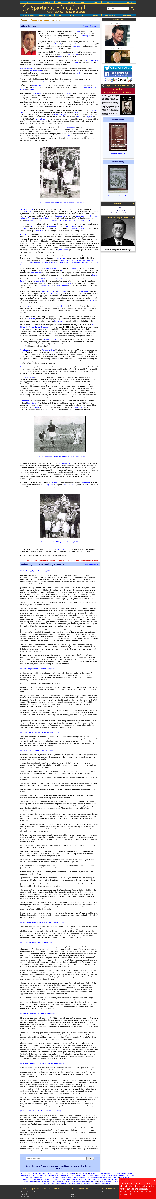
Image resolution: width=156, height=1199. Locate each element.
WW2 (72, 15)
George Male (85, 220)
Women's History (110, 15)
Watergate (92, 1173)
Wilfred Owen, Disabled (118, 249)
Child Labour (124, 1177)
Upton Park (61, 291)
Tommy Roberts (92, 60)
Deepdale (67, 93)
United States (80, 1175)
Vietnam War (71, 1173)
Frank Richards (55, 44)
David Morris (77, 46)
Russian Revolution (90, 1179)
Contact (104, 1192)
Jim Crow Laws (49, 1184)
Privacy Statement (28, 1192)
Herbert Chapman (42, 119)
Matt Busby (24, 350)
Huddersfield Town (77, 228)
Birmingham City (53, 226)
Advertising (25, 1194)
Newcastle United (46, 285)
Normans (131, 1173)
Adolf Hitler (116, 1181)
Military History (82, 1173)
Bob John (29, 220)
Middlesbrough (70, 226)
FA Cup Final (48, 485)
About (73, 1192)
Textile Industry (76, 1179)
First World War (26, 1173)
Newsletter (110, 2)
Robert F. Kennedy (57, 1181)
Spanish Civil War (79, 1177)
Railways (56, 1179)
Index (60, 2)
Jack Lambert (44, 218)
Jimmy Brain (89, 216)
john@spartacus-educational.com (51, 560)
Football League (60, 114)
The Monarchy (65, 1175)
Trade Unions (65, 1179)
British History (60, 1173)
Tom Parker (72, 220)
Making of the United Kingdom (117, 1175)
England (44, 81)
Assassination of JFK (104, 1173)
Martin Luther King (104, 1181)
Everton (95, 275)
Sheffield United (69, 485)
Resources (72, 2)
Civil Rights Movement (94, 1177)
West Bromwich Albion (54, 268)
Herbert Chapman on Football (48, 1063)
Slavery (116, 1177)
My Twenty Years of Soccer (45, 732)
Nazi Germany (53, 1177)
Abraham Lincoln (90, 1184)
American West (25, 1175)
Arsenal (80, 117)
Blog (95, 2)
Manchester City (39, 281)
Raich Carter (32, 403)
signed (89, 117)
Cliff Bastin (30, 218)
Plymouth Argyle (62, 279)
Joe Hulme (24, 262)
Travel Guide (102, 1179)
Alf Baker (63, 220)
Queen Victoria (70, 1181)
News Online (26, 1196)
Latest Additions (46, 2)
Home (28, 2)
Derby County (62, 285)
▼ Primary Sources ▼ (89, 26)
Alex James (73, 260)
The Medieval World (40, 1177)
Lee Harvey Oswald (103, 1184)
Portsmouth (77, 279)
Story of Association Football (118, 196)
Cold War (90, 1175)
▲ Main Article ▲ (90, 564)
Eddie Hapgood (40, 220)
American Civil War (65, 1177)
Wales (60, 56)
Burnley (75, 62)
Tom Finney (36, 93)
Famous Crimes (37, 1175)
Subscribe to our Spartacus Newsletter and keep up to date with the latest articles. (59, 1167)
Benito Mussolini (61, 1184)
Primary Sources (118, 210)
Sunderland (65, 270)
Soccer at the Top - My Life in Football (45, 922)
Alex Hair (79, 73)
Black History (128, 15)
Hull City (27, 228)
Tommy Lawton (26, 367)
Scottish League (84, 36)
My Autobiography (39, 571)
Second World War (64, 549)
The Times (42, 1111)
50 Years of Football (41, 750)
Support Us (128, 2)
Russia (95, 15)
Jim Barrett (85, 291)
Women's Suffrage (29, 1179)
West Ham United (88, 226)
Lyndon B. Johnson (42, 1181)
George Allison (59, 306)
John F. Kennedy (116, 23)
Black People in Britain (51, 1175)
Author (84, 2)
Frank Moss (64, 260)
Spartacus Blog (113, 1179)
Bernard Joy (55, 293)
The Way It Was (42, 942)
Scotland (76, 31)
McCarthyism (107, 1177)
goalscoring (60, 216)
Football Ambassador (42, 669)
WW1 (60, 15)
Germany (83, 15)
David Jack (80, 216)
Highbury (72, 268)
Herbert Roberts (53, 220)
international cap (71, 54)
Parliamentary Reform (44, 1179)
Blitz (73, 1175)
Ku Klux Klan (92, 1181)
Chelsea (71, 136)
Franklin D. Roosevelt (75, 1184)
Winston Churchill (117, 48)
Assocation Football (119, 1173)
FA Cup (33, 226)
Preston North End (82, 44)
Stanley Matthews (27, 377)
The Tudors (50, 1173)
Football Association (65, 463)
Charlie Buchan (26, 211)
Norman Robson (36, 71)
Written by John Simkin (79, 1188)
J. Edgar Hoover (81, 1181)
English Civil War (100, 1175)
